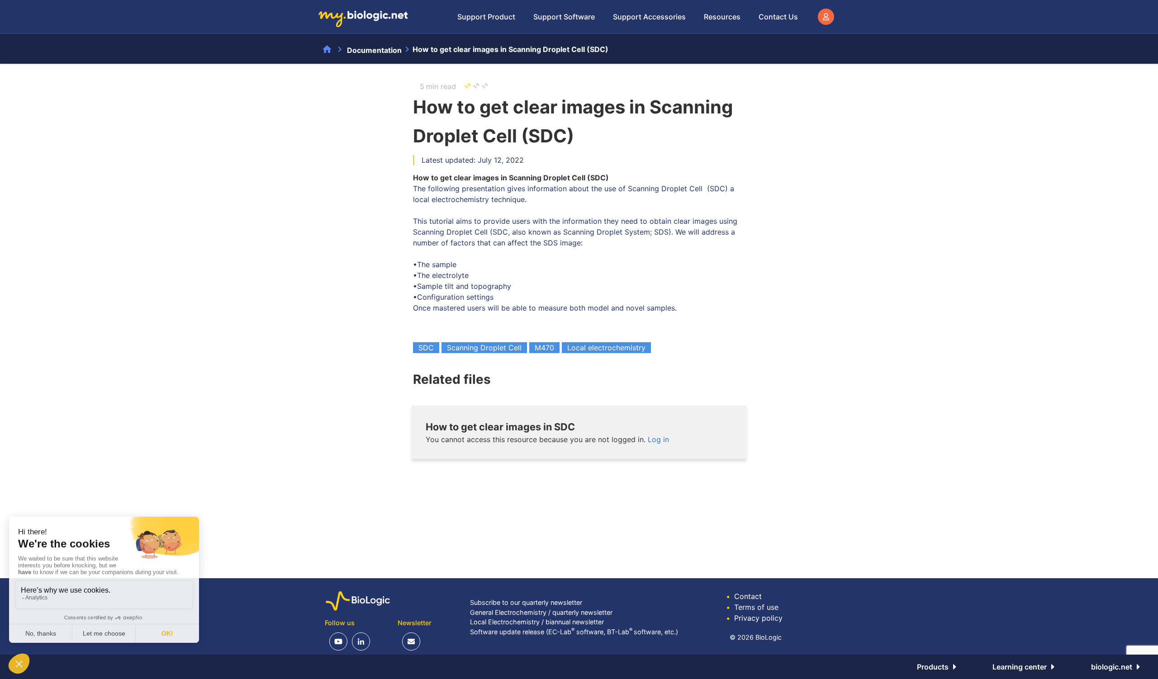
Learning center (1019, 666)
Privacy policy (754, 617)
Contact (744, 596)
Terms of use (752, 607)
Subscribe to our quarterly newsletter (526, 602)
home (327, 49)
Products (933, 666)
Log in (658, 439)
